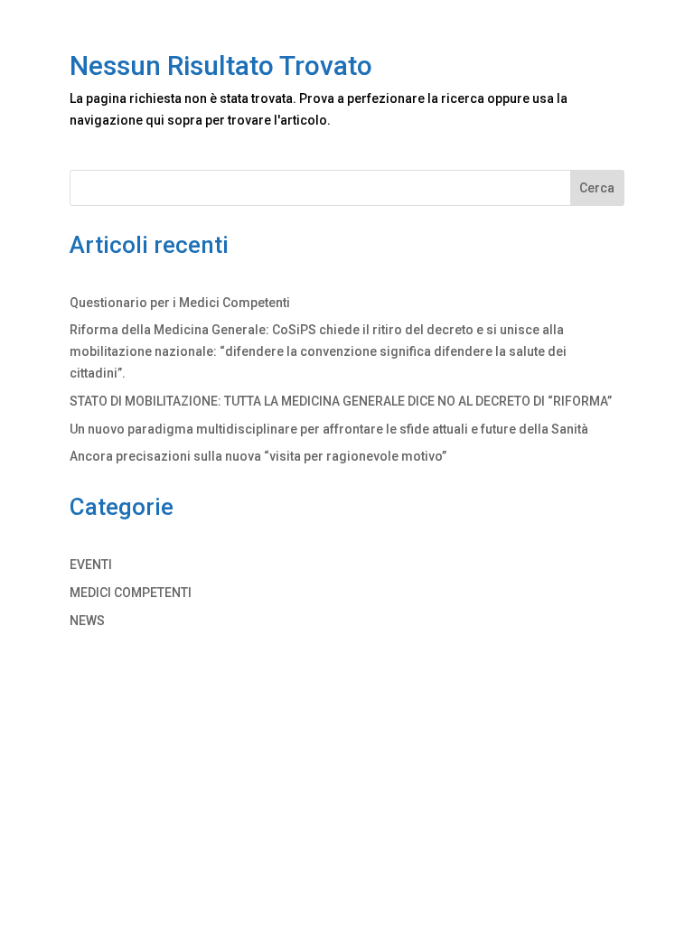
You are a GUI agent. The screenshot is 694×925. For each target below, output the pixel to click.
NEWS (87, 620)
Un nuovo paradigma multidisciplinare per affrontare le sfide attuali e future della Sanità (329, 429)
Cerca (596, 188)
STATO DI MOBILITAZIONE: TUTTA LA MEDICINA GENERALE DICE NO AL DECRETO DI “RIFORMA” (341, 401)
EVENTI (91, 564)
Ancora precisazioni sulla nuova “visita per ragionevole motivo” (258, 456)
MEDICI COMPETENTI (131, 592)
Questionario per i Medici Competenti (180, 302)
